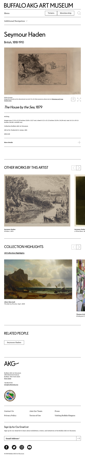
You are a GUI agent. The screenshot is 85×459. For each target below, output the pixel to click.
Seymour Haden (24, 34)
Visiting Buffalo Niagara (65, 415)
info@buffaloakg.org (11, 384)
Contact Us (9, 411)
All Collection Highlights (14, 253)
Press (57, 411)
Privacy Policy (10, 415)
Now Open (7, 378)
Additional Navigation (14, 21)
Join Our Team (35, 411)
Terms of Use (35, 415)
